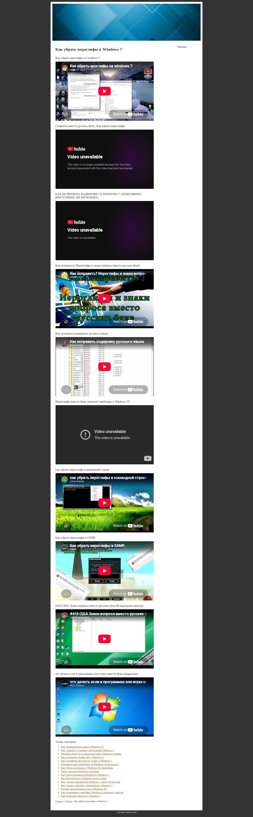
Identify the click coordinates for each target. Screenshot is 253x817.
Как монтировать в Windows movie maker (84, 778)
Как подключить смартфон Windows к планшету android (92, 792)
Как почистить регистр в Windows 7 (81, 796)
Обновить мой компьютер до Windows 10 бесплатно (90, 764)
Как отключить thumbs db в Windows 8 (82, 757)
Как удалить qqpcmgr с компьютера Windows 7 (86, 785)
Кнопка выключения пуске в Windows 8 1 (84, 789)
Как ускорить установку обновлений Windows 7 (87, 750)
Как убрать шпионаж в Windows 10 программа (87, 768)
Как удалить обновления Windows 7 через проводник (90, 782)
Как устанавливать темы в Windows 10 (82, 746)
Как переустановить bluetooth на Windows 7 (85, 775)
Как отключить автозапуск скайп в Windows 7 (86, 760)
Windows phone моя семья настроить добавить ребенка (91, 753)
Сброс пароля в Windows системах (80, 771)
